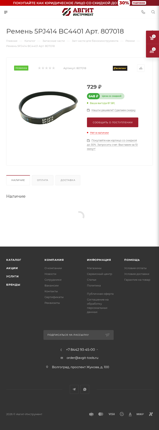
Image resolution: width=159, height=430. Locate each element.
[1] (39, 68)
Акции (12, 268)
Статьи (91, 279)
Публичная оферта (100, 293)
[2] (43, 68)
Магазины (94, 268)
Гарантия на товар (137, 279)
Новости (50, 273)
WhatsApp (84, 389)
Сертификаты (54, 297)
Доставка (68, 180)
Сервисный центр (99, 273)
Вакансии (52, 285)
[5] (53, 68)
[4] (50, 68)
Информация (99, 259)
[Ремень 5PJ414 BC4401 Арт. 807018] (47, 109)
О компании (53, 268)
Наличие (18, 180)
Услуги (12, 276)
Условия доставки (136, 273)
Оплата (42, 180)
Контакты (51, 291)
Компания (54, 259)
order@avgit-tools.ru (82, 358)
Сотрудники (53, 279)
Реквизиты (52, 302)
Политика (94, 285)
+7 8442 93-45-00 (80, 349)
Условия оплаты (135, 268)
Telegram (74, 389)
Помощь (132, 259)
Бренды (13, 284)
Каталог (13, 259)
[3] (46, 68)
